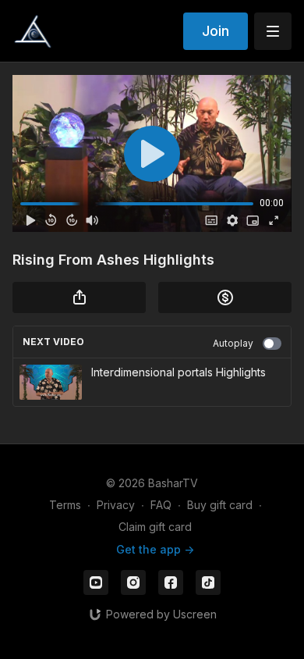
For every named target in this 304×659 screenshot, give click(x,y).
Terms (65, 504)
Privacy (116, 504)
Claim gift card (155, 526)
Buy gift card (220, 504)
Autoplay (233, 343)
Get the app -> (155, 549)
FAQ (160, 504)
